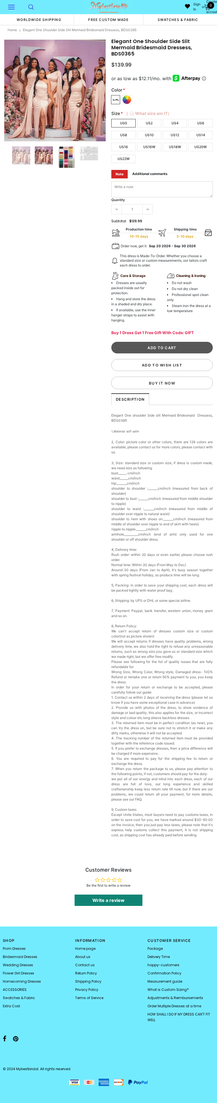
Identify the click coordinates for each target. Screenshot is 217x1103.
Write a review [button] (108, 900)
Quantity (118, 200)
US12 (175, 135)
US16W (149, 147)
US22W (124, 159)
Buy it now (162, 383)
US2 (149, 123)
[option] (39, 19)
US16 (123, 147)
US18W (175, 147)
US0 (123, 123)
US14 (200, 135)
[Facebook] (4, 1039)
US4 (175, 123)
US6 (200, 123)
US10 (149, 135)
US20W (200, 147)
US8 (123, 135)
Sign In (196, 6)
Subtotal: (119, 221)
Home (12, 30)
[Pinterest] (15, 1039)
